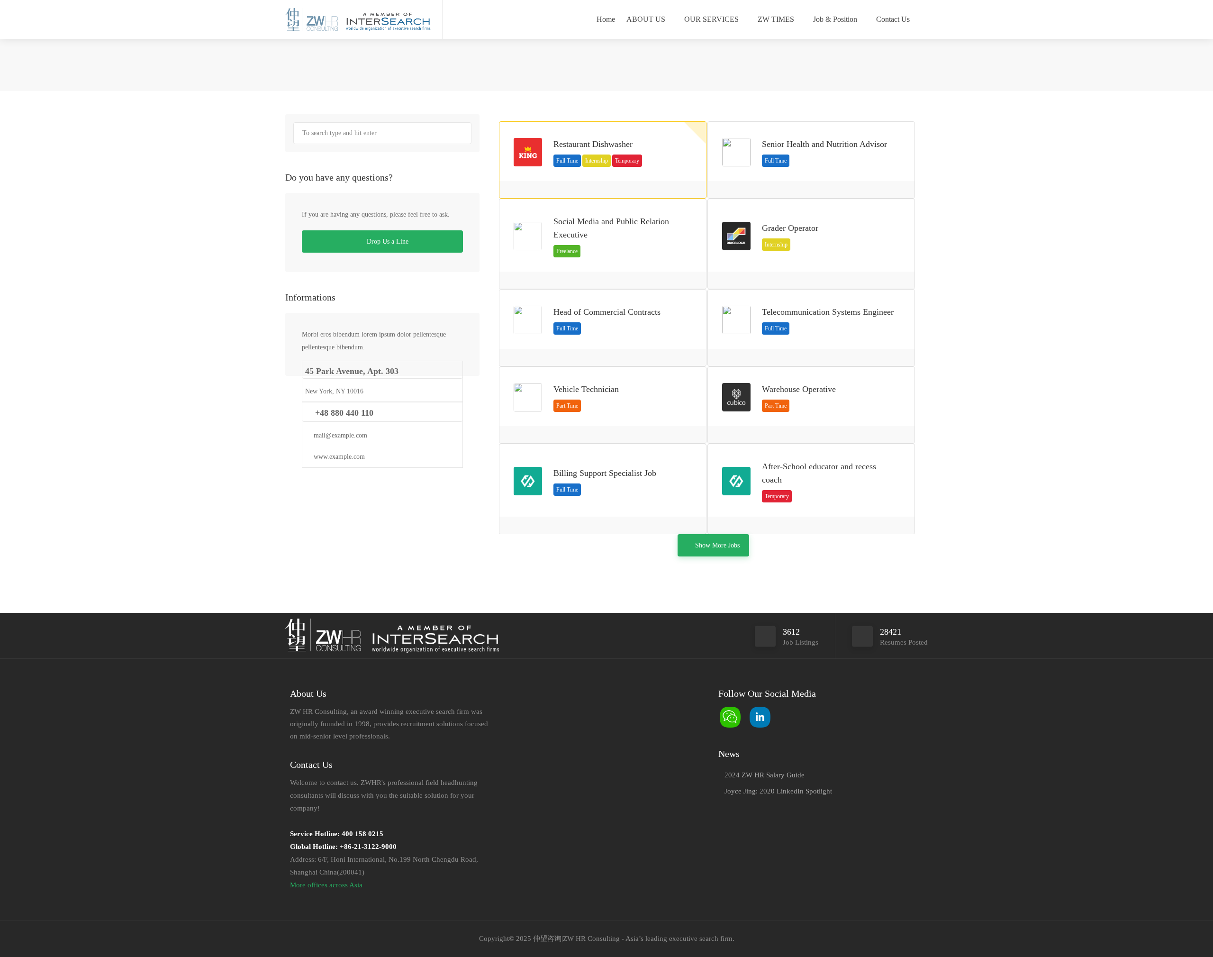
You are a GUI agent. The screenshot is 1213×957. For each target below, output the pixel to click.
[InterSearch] (387, 20)
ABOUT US (645, 19)
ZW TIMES (776, 19)
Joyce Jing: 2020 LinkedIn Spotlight (778, 791)
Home (606, 19)
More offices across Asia (326, 885)
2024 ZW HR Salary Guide (764, 775)
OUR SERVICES (711, 19)
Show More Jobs (717, 545)
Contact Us (893, 19)
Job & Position (835, 19)
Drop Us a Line (386, 241)
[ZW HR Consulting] (311, 20)
